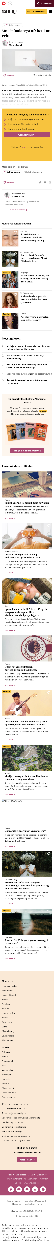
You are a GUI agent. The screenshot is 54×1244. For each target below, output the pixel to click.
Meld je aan (26, 1159)
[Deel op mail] (45, 182)
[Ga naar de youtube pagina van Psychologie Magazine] (27, 1189)
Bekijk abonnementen (36, 11)
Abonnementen (26, 134)
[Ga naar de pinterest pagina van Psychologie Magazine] (43, 1189)
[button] (44, 3)
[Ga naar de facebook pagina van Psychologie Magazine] (11, 1189)
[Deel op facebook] (40, 182)
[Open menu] (50, 11)
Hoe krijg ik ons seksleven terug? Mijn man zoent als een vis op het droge (27, 366)
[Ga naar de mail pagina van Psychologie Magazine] (19, 1189)
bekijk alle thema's (34, 172)
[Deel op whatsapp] (50, 182)
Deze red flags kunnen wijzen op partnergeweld (29, 374)
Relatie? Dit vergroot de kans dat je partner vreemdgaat (27, 381)
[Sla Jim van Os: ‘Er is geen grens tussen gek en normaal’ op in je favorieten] (49, 911)
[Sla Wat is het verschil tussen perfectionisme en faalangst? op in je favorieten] (49, 637)
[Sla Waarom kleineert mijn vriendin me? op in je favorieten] (49, 802)
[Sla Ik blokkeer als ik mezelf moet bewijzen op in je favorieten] (49, 473)
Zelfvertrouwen (15, 25)
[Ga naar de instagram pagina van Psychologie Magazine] (35, 1189)
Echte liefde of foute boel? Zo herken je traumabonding (25, 357)
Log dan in (26, 147)
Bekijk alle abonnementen (27, 450)
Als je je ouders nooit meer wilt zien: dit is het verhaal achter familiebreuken (28, 347)
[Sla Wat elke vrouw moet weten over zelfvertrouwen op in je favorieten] (15, 315)
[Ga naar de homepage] (9, 12)
